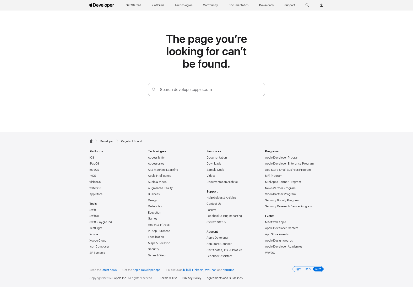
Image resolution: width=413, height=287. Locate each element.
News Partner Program (280, 188)
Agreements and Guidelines (224, 278)
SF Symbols (97, 252)
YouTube (228, 270)
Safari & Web (156, 255)
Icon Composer (99, 246)
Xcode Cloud (97, 240)
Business (154, 194)
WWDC (270, 252)
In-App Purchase (159, 231)
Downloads (213, 163)
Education (154, 212)
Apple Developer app (146, 270)
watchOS (95, 188)
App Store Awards (276, 234)
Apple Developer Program (282, 157)
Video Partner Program (280, 194)
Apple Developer (217, 237)
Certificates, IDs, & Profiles (224, 250)
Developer (107, 141)
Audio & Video (157, 182)
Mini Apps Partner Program (283, 182)
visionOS (95, 182)
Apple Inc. (120, 278)
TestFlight (95, 228)
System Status (215, 222)
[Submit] (154, 89)
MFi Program (273, 175)
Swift (92, 210)
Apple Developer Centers (281, 228)
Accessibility (156, 157)
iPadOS (94, 163)
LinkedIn (197, 270)
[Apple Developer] (102, 5)
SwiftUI (94, 216)
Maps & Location (159, 243)
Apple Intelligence (159, 175)
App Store (96, 194)
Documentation (216, 157)
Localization (156, 237)
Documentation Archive (222, 182)
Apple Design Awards (279, 240)
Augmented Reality (160, 188)
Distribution (155, 206)
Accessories (156, 163)
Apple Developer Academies (283, 246)
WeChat (210, 270)
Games (152, 218)
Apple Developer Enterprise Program (289, 163)
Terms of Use (168, 278)
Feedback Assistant (219, 256)
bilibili (186, 270)
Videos (210, 175)
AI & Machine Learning (163, 169)
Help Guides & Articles (221, 197)
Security (153, 249)
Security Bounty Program (282, 200)
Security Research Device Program (288, 206)
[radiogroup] (308, 269)
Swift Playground (100, 222)
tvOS (92, 175)
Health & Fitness (158, 224)
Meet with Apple (275, 222)
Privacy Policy (191, 278)
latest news (109, 270)
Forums (211, 210)
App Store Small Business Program (288, 169)
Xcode (93, 234)
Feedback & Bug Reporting (224, 216)
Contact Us (213, 203)
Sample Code (215, 169)
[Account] (322, 5)
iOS (91, 157)
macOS (94, 169)
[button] (307, 5)
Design (152, 200)
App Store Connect (219, 244)
